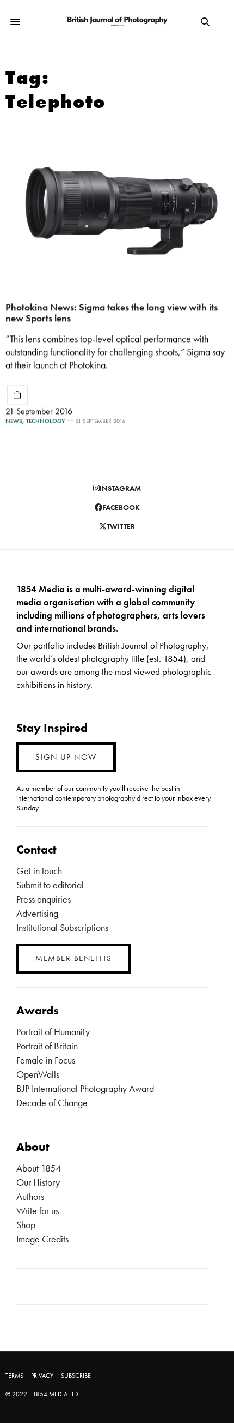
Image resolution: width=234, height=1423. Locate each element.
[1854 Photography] (117, 22)
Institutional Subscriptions (62, 927)
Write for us (37, 1210)
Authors (30, 1196)
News (13, 421)
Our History (38, 1182)
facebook (121, 507)
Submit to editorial (50, 885)
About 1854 (38, 1168)
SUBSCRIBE (76, 1375)
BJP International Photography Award (85, 1088)
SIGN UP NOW (66, 757)
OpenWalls (37, 1074)
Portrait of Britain (47, 1046)
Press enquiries (43, 899)
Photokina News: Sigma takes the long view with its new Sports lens (111, 313)
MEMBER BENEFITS (73, 958)
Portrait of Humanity (53, 1031)
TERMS (14, 1375)
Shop (25, 1224)
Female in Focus (45, 1060)
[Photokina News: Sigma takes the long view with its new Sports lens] (117, 204)
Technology (45, 421)
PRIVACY (42, 1375)
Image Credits (42, 1239)
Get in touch (39, 870)
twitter (121, 526)
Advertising (37, 913)
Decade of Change (52, 1102)
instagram (120, 488)
